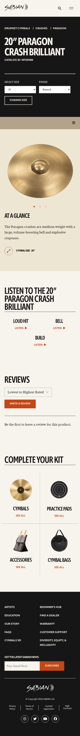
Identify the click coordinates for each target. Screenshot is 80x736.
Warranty (47, 624)
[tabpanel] (40, 171)
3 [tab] (46, 207)
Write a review (20, 403)
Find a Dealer (49, 615)
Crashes (41, 28)
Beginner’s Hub (50, 607)
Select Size (11, 82)
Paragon (59, 28)
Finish (43, 82)
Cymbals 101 (12, 640)
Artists (9, 607)
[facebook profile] (55, 719)
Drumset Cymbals (17, 28)
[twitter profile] (35, 719)
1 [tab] (34, 207)
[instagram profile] (24, 719)
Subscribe (52, 665)
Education (12, 615)
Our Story (11, 624)
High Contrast (67, 707)
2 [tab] (40, 207)
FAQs (7, 632)
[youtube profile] (45, 719)
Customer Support (53, 632)
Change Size (18, 100)
